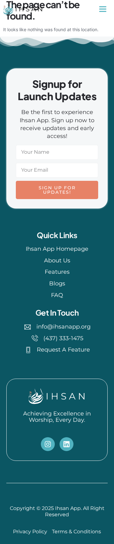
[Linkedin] (66, 444)
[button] (103, 9)
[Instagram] (48, 444)
